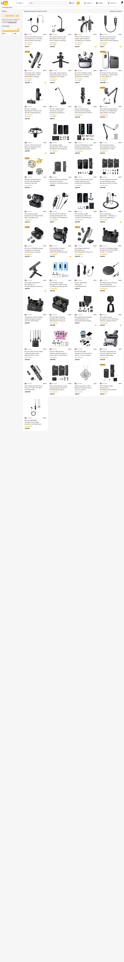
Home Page (5, 7)
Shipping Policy (12, 22)
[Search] (78, 3)
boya (45, 177)
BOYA (44, 34)
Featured (118, 11)
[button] (88, 3)
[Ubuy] (4, 3)
